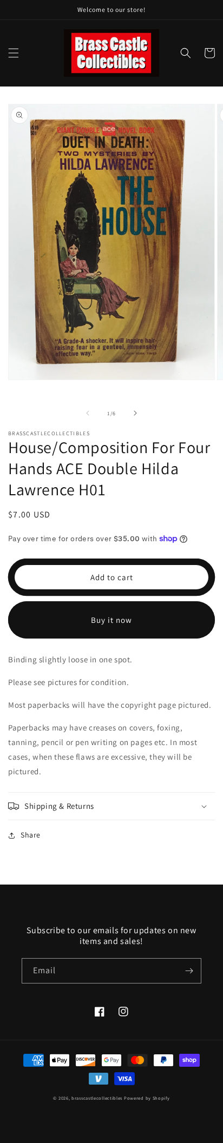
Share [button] (31, 835)
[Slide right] (135, 413)
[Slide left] (88, 413)
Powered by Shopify (147, 1098)
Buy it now (111, 620)
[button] (13, 53)
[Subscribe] (189, 970)
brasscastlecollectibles (96, 1098)
